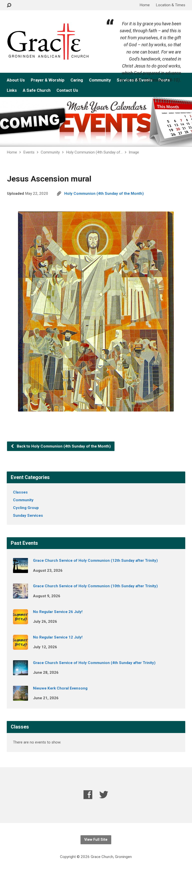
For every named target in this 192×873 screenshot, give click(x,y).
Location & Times (170, 5)
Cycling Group (26, 508)
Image (134, 152)
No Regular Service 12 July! (57, 637)
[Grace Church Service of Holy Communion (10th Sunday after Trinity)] (20, 595)
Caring (76, 80)
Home (145, 5)
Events (28, 152)
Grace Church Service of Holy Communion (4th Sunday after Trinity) (94, 662)
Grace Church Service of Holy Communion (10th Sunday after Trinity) (95, 586)
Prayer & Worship (47, 80)
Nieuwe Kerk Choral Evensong (60, 688)
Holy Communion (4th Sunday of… (94, 152)
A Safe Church (36, 90)
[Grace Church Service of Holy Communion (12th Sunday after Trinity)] (20, 569)
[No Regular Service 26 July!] (20, 620)
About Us (16, 80)
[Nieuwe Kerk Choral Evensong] (20, 697)
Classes (20, 492)
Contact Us (67, 90)
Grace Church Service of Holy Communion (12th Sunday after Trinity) (95, 560)
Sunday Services (28, 515)
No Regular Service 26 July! (57, 612)
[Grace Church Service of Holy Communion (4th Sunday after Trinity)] (20, 672)
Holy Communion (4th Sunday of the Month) (104, 193)
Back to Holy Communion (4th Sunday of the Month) (63, 446)
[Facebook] (88, 794)
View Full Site (96, 840)
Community (100, 80)
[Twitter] (103, 794)
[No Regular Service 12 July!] (20, 646)
